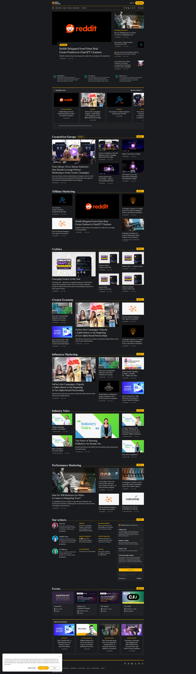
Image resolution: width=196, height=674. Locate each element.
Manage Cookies (32, 667)
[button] (76, 8)
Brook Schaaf (57, 431)
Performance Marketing (121, 30)
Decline (54, 667)
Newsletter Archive (85, 536)
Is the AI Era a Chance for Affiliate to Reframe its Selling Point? (104, 553)
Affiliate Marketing (66, 109)
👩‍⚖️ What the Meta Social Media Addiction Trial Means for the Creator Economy (105, 527)
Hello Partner (59, 672)
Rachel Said (80, 451)
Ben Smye (87, 649)
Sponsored (64, 638)
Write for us (66, 668)
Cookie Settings (95, 668)
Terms (88, 668)
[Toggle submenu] (80, 8)
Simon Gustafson (58, 453)
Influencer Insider (103, 523)
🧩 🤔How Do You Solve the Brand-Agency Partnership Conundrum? (85, 540)
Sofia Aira (118, 56)
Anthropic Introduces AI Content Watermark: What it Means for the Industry (105, 540)
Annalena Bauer (127, 436)
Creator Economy (109, 638)
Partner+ (92, 109)
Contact (103, 668)
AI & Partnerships (84, 549)
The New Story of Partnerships (87, 551)
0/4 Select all (122, 578)
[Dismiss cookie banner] (59, 656)
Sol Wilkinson (63, 549)
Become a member (136, 90)
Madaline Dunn (127, 239)
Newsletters (74, 668)
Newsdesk (63, 58)
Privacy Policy (122, 575)
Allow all (43, 667)
